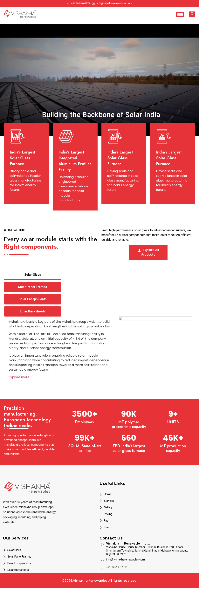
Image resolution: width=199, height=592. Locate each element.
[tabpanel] (99, 351)
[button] (192, 14)
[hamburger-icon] (180, 14)
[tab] (32, 275)
